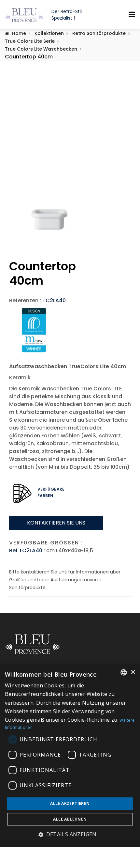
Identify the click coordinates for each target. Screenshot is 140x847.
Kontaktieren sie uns (56, 522)
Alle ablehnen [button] (70, 819)
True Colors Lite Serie (30, 41)
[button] (70, 834)
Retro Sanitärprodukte (99, 33)
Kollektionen (49, 33)
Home (19, 33)
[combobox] (123, 672)
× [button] (132, 672)
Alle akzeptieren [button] (70, 803)
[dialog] (70, 755)
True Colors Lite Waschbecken (41, 49)
